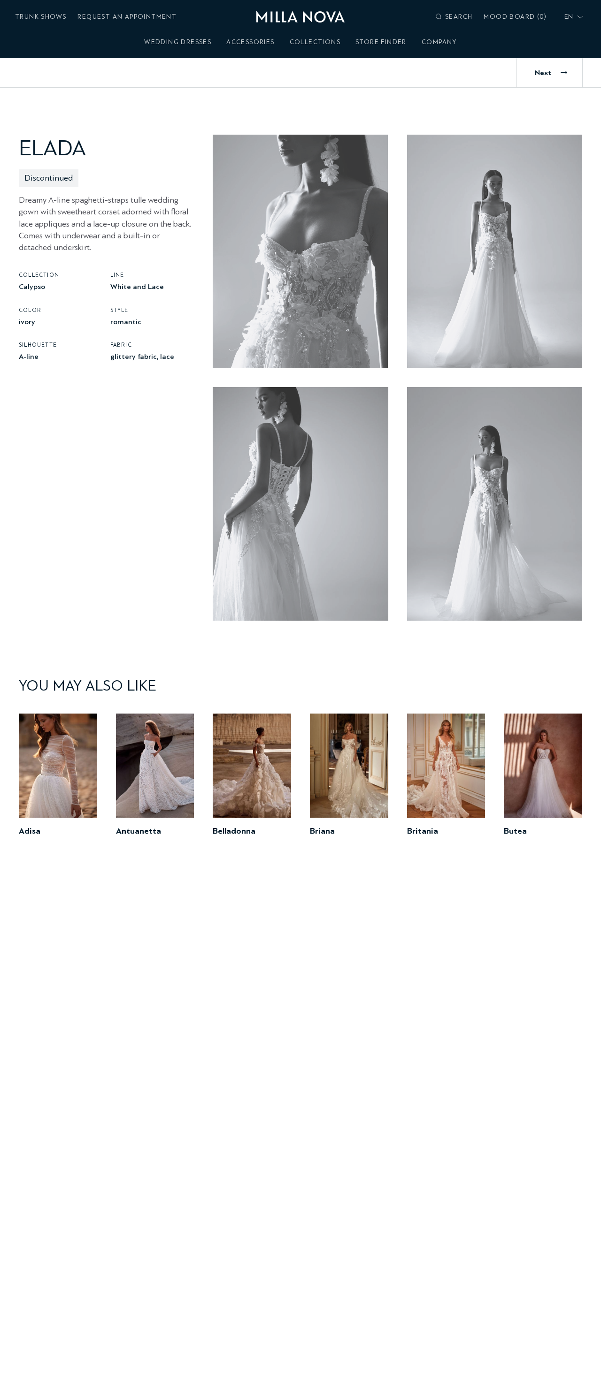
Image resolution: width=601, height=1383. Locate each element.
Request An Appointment (127, 17)
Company (439, 42)
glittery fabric (133, 355)
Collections (315, 42)
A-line (29, 355)
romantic (125, 321)
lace (167, 355)
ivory (27, 321)
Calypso (32, 286)
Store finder (381, 42)
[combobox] (572, 17)
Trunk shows (40, 17)
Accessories (250, 42)
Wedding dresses (177, 42)
